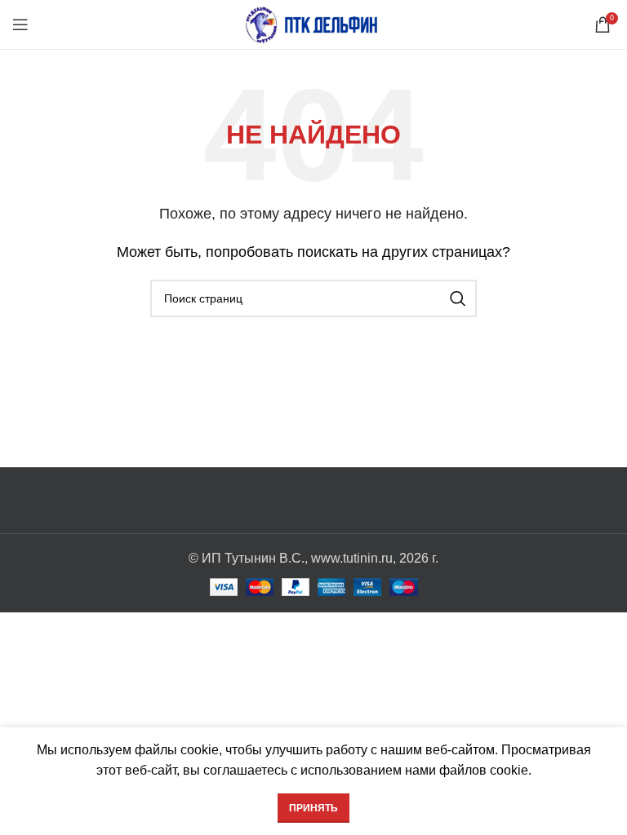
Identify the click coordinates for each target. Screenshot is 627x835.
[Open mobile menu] (20, 24)
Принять (313, 808)
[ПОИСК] (458, 298)
